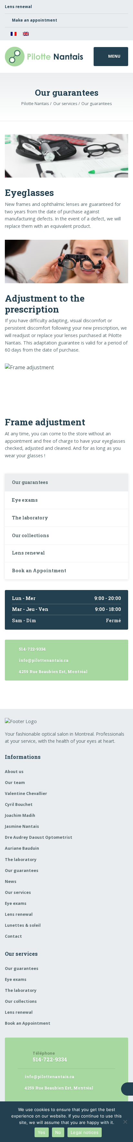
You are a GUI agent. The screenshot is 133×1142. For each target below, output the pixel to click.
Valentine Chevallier (26, 793)
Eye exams (25, 500)
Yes (42, 1132)
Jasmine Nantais (22, 826)
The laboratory (30, 518)
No (58, 1132)
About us (14, 771)
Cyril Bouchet (19, 804)
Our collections (30, 535)
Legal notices (84, 1132)
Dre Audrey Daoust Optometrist (38, 837)
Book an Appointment (39, 570)
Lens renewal (28, 553)
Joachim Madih (20, 815)
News (10, 881)
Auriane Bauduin (22, 848)
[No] (125, 1121)
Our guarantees (30, 482)
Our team (15, 782)
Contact (13, 936)
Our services (18, 892)
